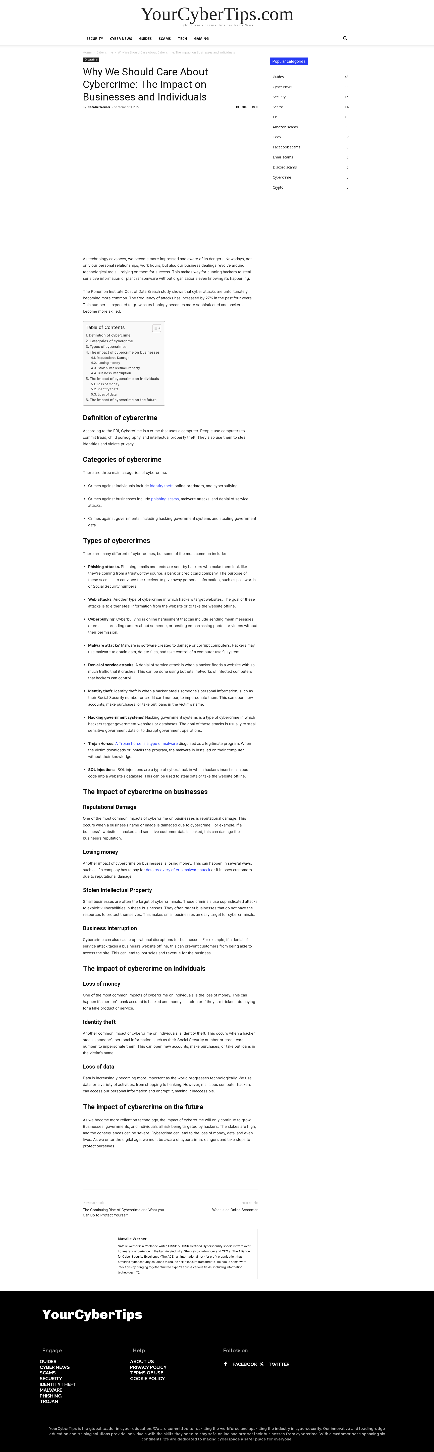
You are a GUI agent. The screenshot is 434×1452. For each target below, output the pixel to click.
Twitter (279, 1364)
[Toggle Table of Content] (154, 328)
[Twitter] (99, 118)
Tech (182, 38)
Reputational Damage (113, 358)
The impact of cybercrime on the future (123, 400)
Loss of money (108, 384)
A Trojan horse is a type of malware (146, 743)
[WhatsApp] (123, 118)
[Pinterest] (111, 118)
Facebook (245, 1364)
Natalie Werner (98, 107)
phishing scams (165, 498)
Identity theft (108, 389)
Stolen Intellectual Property (119, 368)
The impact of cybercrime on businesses (125, 352)
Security (94, 38)
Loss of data (107, 394)
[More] (134, 118)
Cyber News (121, 38)
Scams (165, 38)
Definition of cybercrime (109, 335)
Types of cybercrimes (108, 346)
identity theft (161, 485)
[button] (345, 39)
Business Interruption (114, 373)
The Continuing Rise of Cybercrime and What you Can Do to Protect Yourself (123, 1212)
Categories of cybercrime (111, 341)
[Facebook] (88, 118)
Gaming (201, 38)
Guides (145, 38)
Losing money (109, 363)
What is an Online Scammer (235, 1210)
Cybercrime (104, 52)
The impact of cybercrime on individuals (124, 378)
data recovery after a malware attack (178, 869)
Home (87, 52)
